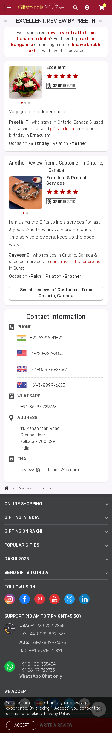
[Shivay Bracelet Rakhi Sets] (25, 193)
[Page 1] (22, 103)
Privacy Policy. (57, 713)
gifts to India (62, 128)
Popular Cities (21, 545)
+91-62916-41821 (45, 650)
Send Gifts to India (26, 572)
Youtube (54, 599)
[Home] (6, 488)
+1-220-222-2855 (47, 625)
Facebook (24, 599)
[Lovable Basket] (25, 83)
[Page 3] (29, 103)
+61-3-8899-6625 (48, 642)
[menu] (9, 7)
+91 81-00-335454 (37, 664)
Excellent (56, 67)
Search (75, 7)
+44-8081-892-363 (46, 634)
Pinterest (39, 599)
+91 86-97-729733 (37, 670)
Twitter (69, 599)
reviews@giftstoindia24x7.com (49, 469)
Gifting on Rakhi (23, 531)
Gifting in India (21, 517)
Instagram (9, 599)
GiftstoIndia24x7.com (41, 7)
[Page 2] (25, 103)
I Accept (20, 725)
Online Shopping (23, 503)
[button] (6, 311)
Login (87, 7)
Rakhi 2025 (16, 558)
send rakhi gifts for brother (76, 261)
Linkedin (84, 599)
